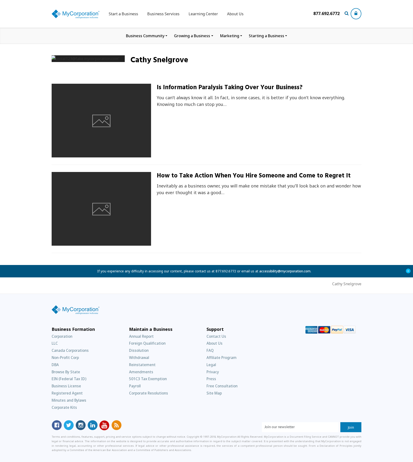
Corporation (62, 336)
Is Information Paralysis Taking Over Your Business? (230, 88)
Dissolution (139, 350)
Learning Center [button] (203, 13)
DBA (55, 364)
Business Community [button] (145, 35)
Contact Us (216, 336)
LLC (55, 343)
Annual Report (141, 336)
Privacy (212, 371)
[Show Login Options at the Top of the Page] (356, 13)
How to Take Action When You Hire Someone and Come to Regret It (254, 176)
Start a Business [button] (123, 13)
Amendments (141, 371)
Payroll (135, 386)
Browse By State (66, 371)
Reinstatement (142, 364)
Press (211, 378)
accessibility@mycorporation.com (284, 271)
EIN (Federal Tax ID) (69, 378)
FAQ (210, 350)
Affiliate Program (221, 357)
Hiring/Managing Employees (82, 243)
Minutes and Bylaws (69, 400)
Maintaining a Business (78, 155)
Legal (211, 364)
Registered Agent (67, 393)
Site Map (214, 393)
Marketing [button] (229, 35)
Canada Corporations (70, 350)
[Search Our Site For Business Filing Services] (347, 14)
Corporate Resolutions (148, 393)
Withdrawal (139, 357)
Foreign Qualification (147, 343)
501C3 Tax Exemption (148, 378)
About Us (235, 13)
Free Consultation (222, 386)
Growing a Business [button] (192, 35)
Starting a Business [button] (266, 35)
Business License (66, 386)
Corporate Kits (64, 407)
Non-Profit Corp (65, 357)
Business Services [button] (163, 13)
